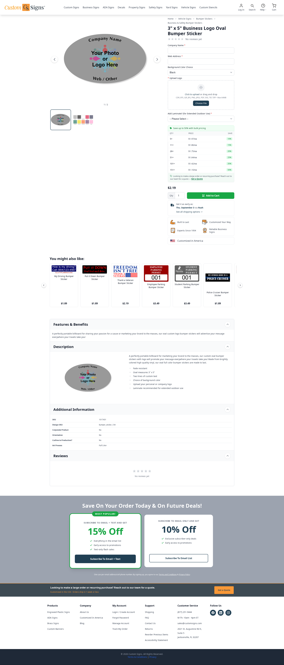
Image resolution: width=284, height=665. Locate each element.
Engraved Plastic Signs (58, 612)
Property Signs (137, 7)
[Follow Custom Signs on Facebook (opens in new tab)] (213, 613)
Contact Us (150, 623)
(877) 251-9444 (185, 612)
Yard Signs (172, 7)
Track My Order (120, 628)
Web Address (175, 56)
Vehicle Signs (188, 7)
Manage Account (120, 623)
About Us (84, 612)
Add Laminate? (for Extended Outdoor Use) (190, 113)
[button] (54, 59)
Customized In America (91, 617)
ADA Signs (108, 7)
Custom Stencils (208, 7)
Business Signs (91, 7)
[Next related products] (240, 285)
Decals (121, 7)
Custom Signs (71, 7)
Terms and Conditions (168, 574)
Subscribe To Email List (178, 558)
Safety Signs (155, 7)
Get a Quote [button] (197, 179)
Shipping (149, 612)
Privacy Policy (184, 574)
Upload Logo (175, 78)
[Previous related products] (43, 285)
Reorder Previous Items (156, 634)
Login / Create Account (123, 612)
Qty (171, 195)
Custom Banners (55, 628)
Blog (82, 623)
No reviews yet (193, 39)
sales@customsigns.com (190, 623)
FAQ (147, 617)
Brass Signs (53, 623)
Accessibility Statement (156, 640)
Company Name (176, 45)
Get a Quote (224, 590)
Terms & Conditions (137, 657)
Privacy (152, 657)
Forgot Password (120, 617)
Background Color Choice (180, 67)
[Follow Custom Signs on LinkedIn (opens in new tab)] (221, 613)
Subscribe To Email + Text (105, 559)
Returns (149, 628)
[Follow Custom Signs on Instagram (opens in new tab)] (228, 613)
